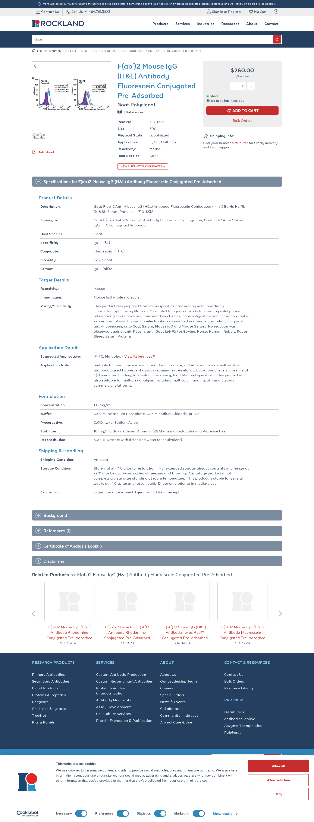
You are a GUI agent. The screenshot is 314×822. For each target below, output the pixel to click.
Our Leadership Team (178, 681)
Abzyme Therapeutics (243, 725)
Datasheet (46, 152)
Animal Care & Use (176, 722)
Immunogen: (51, 297)
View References (138, 356)
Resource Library (238, 688)
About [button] (251, 23)
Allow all (278, 766)
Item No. (124, 122)
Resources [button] (230, 23)
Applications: (128, 142)
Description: (50, 206)
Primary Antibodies (48, 674)
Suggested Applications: (61, 356)
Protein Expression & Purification (124, 720)
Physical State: (130, 135)
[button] (276, 12)
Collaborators (171, 708)
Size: (121, 129)
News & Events (173, 702)
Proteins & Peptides (49, 695)
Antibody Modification (115, 700)
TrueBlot (39, 715)
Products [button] (161, 23)
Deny (278, 794)
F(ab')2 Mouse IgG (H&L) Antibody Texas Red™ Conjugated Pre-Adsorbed (185, 632)
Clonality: (48, 260)
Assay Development (113, 707)
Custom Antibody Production (121, 674)
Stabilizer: (48, 431)
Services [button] (182, 23)
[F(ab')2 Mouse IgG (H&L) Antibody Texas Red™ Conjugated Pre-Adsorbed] (185, 601)
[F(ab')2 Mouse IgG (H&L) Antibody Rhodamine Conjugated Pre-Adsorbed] (69, 601)
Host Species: (128, 156)
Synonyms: (50, 220)
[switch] (123, 813)
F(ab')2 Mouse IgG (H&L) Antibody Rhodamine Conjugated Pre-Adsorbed (69, 632)
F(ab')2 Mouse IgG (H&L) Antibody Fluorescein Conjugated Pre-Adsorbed (243, 632)
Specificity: (49, 243)
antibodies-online (239, 719)
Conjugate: (49, 251)
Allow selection (278, 780)
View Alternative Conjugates (142, 166)
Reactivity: (126, 149)
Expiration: (49, 492)
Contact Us (234, 674)
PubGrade (233, 732)
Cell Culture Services (113, 714)
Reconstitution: (53, 440)
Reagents (40, 702)
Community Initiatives (179, 715)
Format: (47, 269)
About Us (168, 674)
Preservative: (51, 422)
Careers (166, 688)
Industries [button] (205, 23)
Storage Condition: (56, 468)
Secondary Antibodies (57, 50)
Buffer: (46, 414)
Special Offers (172, 695)
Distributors (234, 712)
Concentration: (53, 405)
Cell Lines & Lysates (49, 708)
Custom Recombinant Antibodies (124, 681)
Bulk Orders (242, 120)
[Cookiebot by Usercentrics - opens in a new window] (27, 813)
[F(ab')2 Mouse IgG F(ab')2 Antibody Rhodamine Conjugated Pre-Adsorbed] (127, 601)
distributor (240, 143)
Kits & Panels (43, 722)
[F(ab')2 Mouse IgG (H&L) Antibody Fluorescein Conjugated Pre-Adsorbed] (242, 601)
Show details (222, 813)
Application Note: (55, 365)
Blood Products (45, 688)
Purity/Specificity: (56, 306)
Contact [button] (271, 23)
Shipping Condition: (57, 460)
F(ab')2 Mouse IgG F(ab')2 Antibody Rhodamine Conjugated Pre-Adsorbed (127, 632)
